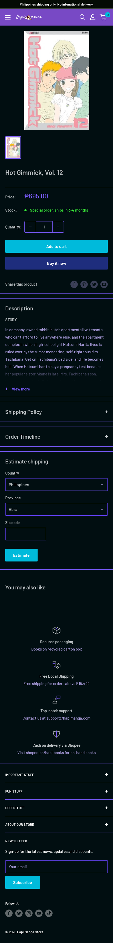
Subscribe (22, 882)
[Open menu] (8, 17)
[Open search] (82, 17)
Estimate (21, 555)
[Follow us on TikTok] (49, 913)
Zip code (12, 522)
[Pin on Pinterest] (84, 284)
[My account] (92, 17)
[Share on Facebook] (74, 284)
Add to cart (56, 246)
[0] (103, 17)
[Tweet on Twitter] (94, 284)
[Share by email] (104, 284)
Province (13, 497)
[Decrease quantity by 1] (30, 226)
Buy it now (56, 263)
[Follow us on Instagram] (29, 913)
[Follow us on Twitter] (19, 913)
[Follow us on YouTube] (39, 913)
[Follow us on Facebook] (9, 913)
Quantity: (13, 226)
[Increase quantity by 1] (58, 226)
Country (12, 473)
